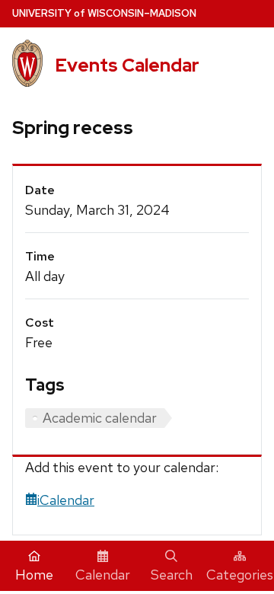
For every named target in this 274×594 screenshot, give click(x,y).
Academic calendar (100, 417)
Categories (239, 574)
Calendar (102, 574)
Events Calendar (127, 65)
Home (34, 574)
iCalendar (65, 500)
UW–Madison (104, 13)
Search (172, 574)
